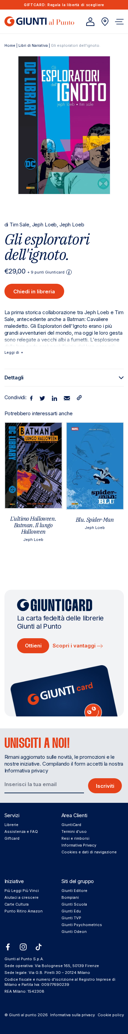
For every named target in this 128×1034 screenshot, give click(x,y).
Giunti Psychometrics (81, 924)
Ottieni (33, 645)
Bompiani (70, 897)
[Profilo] (90, 21)
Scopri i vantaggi (75, 645)
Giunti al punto (23, 1014)
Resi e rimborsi (75, 838)
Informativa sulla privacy (72, 1015)
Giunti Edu (71, 911)
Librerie (11, 824)
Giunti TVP (71, 918)
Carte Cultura (16, 904)
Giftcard (11, 838)
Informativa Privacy (78, 845)
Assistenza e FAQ (21, 831)
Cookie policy (111, 1015)
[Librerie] (105, 21)
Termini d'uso (74, 831)
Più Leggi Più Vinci (21, 890)
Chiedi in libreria (34, 291)
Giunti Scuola (74, 904)
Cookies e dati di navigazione (89, 852)
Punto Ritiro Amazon (23, 911)
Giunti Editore (74, 890)
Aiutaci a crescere (21, 897)
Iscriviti (105, 786)
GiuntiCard (71, 824)
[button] (119, 21)
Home (9, 45)
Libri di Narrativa (33, 45)
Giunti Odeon (74, 931)
